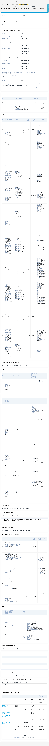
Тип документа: (13, 8)
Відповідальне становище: (5, 11)
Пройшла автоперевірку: (15, 11)
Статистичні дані (15, 4)
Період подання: (34, 8)
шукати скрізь (34, 6)
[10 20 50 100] (24, 733)
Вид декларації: (3, 8)
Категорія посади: (27, 8)
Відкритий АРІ (8, 4)
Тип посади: (20, 8)
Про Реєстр (2, 4)
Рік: (8, 8)
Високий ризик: (41, 8)
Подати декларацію (23, 4)
